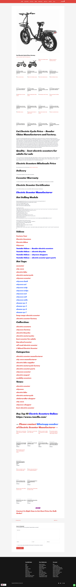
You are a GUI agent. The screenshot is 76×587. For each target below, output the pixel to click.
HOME (38, 508)
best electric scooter (25, 408)
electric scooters (23, 326)
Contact (50, 1)
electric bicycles (23, 333)
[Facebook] (58, 583)
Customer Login (55, 565)
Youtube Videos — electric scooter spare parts (36, 258)
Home (22, 1)
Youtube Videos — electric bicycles (31, 251)
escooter (20, 266)
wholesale (40, 1)
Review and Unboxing (42, 567)
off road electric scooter (26, 345)
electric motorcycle (24, 275)
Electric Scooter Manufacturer (34, 192)
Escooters (26, 1)
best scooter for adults (26, 339)
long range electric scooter (28, 315)
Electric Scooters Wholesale (57, 567)
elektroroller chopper (25, 398)
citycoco (20, 389)
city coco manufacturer (26, 359)
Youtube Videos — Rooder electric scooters (34, 248)
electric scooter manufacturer (29, 356)
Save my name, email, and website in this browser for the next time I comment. (30, 545)
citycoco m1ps (22, 290)
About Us (45, 1)
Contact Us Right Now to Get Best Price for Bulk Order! (36, 512)
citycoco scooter (23, 278)
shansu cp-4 (21, 303)
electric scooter (23, 386)
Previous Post (17, 520)
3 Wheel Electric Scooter (26, 348)
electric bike (21, 272)
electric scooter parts (25, 369)
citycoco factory (23, 329)
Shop (26, 565)
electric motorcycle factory (28, 365)
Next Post (56, 520)
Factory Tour (21, 236)
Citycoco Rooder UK (42, 565)
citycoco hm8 (22, 281)
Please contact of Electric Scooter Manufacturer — (37, 425)
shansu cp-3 (21, 306)
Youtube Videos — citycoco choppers (32, 254)
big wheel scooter (24, 342)
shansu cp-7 (21, 312)
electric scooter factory (26, 318)
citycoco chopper (23, 405)
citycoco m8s (22, 300)
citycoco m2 (21, 293)
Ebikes (36, 1)
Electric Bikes (22, 242)
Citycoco (31, 1)
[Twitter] (60, 583)
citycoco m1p (21, 287)
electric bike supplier (25, 362)
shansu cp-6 (21, 309)
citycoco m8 (21, 297)
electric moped (22, 375)
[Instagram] (62, 583)
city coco (20, 269)
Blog (54, 1)
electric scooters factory (34, 167)
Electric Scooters (23, 239)
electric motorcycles (25, 336)
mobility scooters (23, 378)
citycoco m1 (21, 284)
